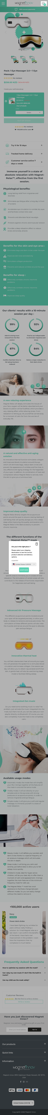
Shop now (24, 570)
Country (14, 560)
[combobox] (22, 564)
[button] (37, 544)
